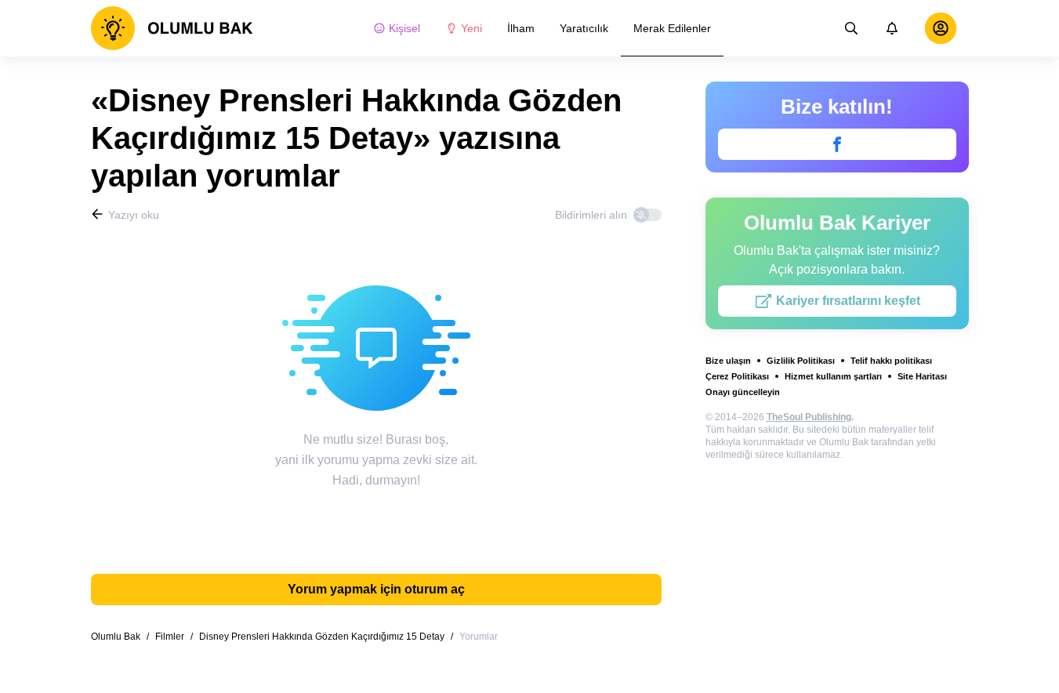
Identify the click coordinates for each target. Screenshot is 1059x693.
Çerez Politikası (737, 376)
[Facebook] (837, 144)
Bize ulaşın (728, 360)
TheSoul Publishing (809, 417)
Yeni (471, 28)
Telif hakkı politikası (891, 360)
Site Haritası (922, 376)
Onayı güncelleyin (742, 392)
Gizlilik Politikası (801, 360)
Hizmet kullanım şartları (833, 376)
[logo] (172, 28)
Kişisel (404, 28)
